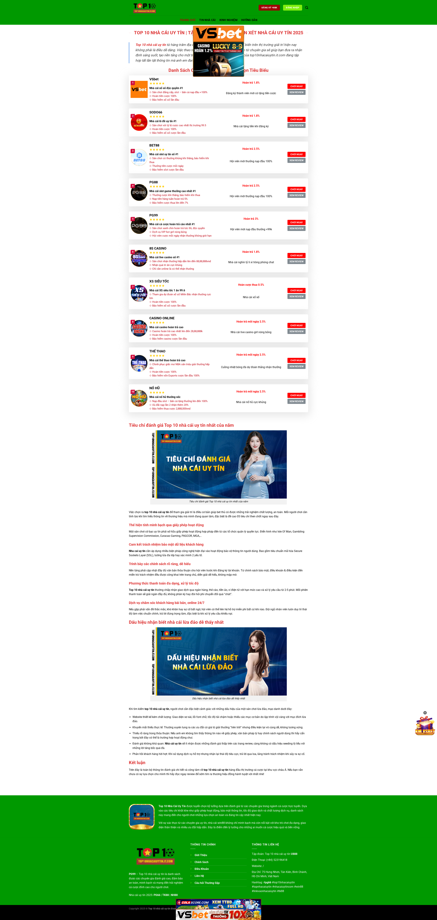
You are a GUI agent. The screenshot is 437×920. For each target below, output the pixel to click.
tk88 (281, 891)
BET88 (154, 145)
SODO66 (155, 112)
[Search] (306, 7)
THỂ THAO (157, 351)
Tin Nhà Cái (207, 20)
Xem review (297, 92)
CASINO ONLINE (161, 318)
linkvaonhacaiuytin (264, 891)
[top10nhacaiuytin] (146, 7)
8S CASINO (157, 248)
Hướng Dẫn (249, 20)
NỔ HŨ (154, 388)
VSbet (154, 79)
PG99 (153, 215)
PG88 (153, 182)
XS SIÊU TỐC (159, 281)
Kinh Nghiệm (229, 20)
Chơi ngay (296, 86)
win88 (299, 886)
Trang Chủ (187, 20)
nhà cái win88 (216, 822)
